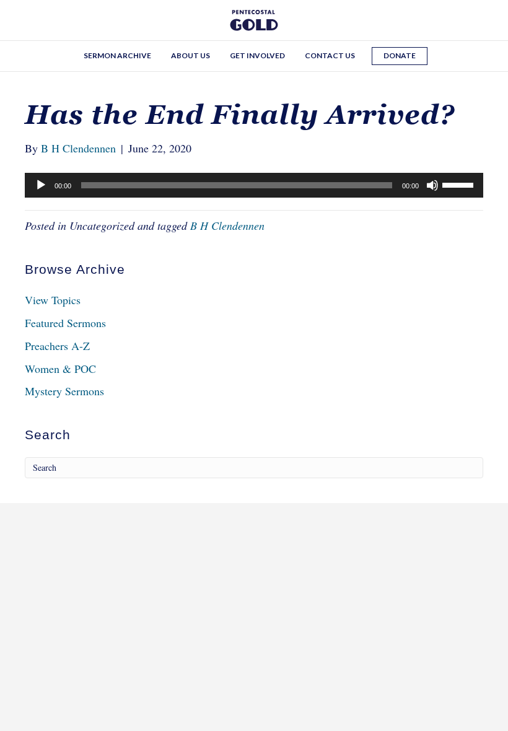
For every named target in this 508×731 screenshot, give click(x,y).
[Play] (41, 185)
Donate (399, 55)
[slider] (459, 184)
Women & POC (60, 368)
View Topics (53, 299)
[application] (254, 185)
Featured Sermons (65, 322)
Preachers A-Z (57, 345)
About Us (190, 55)
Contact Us (330, 55)
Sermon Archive (117, 55)
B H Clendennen (227, 225)
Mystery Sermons (64, 390)
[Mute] (432, 185)
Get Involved (257, 55)
